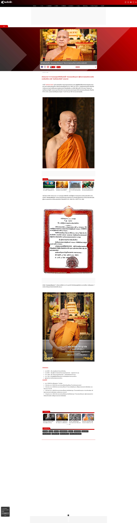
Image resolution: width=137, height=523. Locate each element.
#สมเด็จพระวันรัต (55, 433)
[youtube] (131, 2)
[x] (128, 2)
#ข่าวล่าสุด (45, 431)
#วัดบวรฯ (71, 431)
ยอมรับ (5, 513)
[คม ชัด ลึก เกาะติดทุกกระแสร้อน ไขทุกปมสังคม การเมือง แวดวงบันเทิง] (68, 2)
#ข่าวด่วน (56, 431)
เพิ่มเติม (3, 511)
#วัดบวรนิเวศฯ (85, 431)
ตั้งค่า (5, 515)
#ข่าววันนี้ (51, 431)
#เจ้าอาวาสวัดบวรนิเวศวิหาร (75, 433)
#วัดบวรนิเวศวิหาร (46, 433)
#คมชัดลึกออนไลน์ (63, 431)
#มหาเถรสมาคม (77, 431)
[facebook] (125, 2)
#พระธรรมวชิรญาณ (64, 433)
